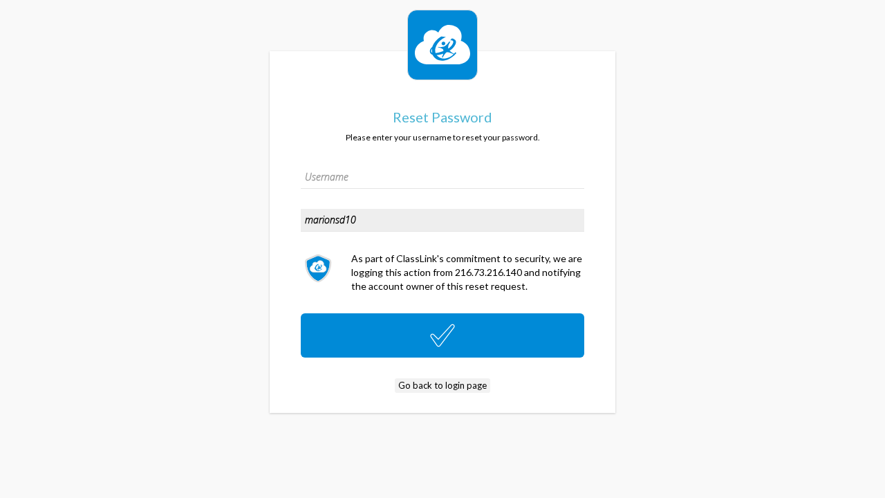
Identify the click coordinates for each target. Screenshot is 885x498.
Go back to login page (442, 385)
